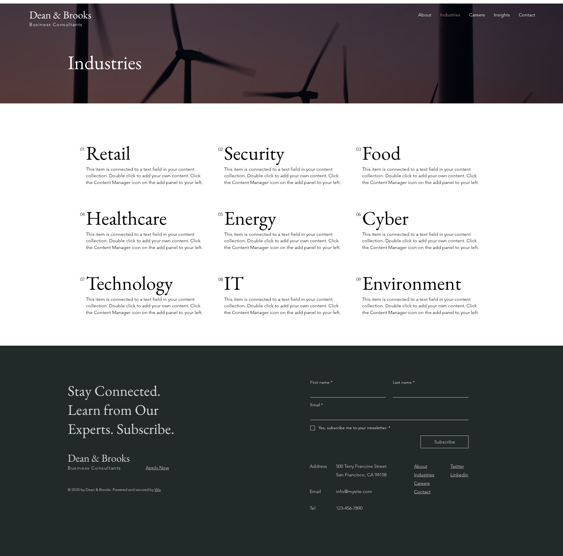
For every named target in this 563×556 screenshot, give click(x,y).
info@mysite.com (354, 491)
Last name (404, 382)
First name (321, 382)
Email (316, 404)
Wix (158, 489)
